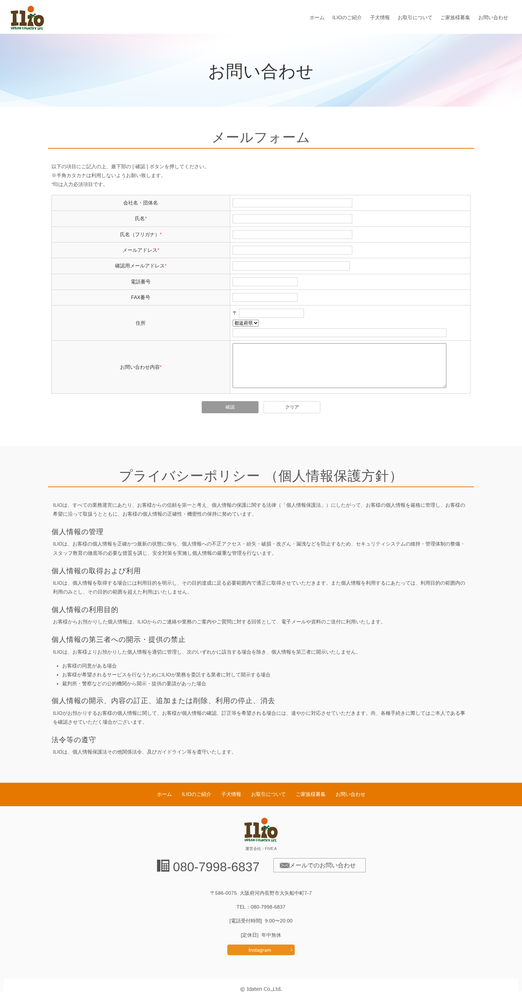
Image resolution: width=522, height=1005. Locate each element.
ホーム (317, 17)
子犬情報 (380, 17)
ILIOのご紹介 (347, 17)
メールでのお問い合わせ (322, 865)
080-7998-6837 (216, 867)
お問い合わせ (493, 17)
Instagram (260, 950)
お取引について (415, 17)
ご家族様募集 (455, 17)
